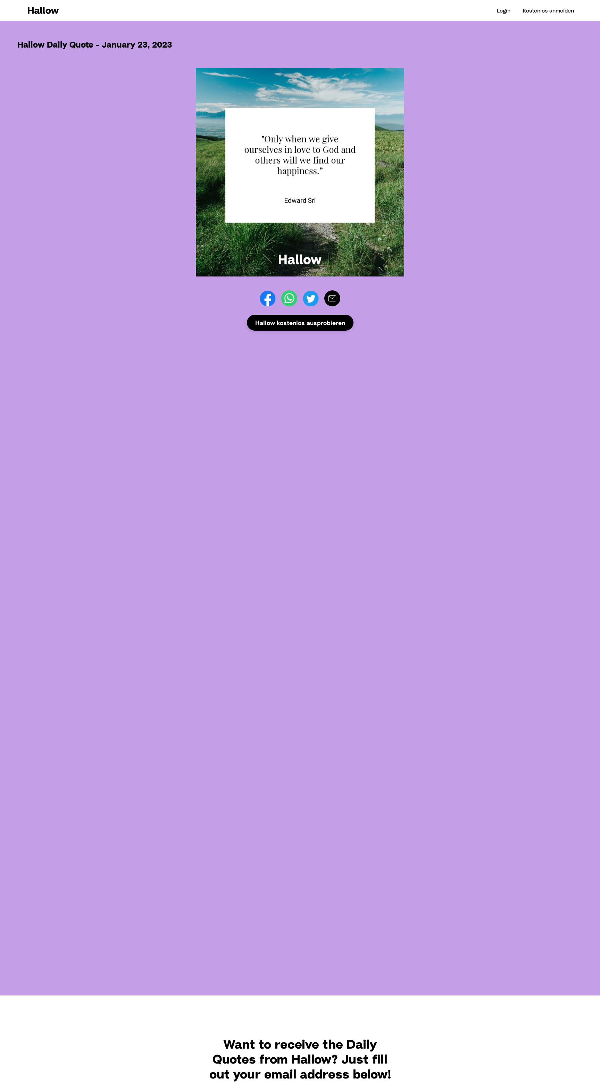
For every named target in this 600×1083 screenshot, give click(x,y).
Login (503, 10)
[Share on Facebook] (268, 298)
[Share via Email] (332, 298)
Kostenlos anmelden (548, 10)
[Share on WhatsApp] (289, 298)
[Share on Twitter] (311, 298)
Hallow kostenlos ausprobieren (300, 322)
